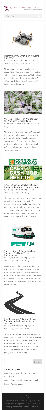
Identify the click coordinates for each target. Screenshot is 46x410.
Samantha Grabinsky (16, 123)
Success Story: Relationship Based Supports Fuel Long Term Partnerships (20, 253)
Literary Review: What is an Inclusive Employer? (21, 56)
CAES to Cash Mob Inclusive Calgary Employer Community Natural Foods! (22, 186)
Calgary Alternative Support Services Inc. (23, 406)
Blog (28, 63)
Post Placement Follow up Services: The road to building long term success (21, 321)
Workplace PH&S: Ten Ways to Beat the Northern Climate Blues (21, 119)
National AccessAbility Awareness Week (21, 380)
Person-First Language (13, 384)
